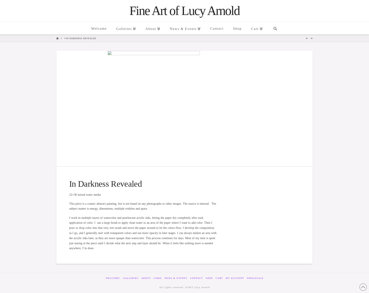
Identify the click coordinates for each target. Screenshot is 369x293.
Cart (219, 278)
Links (158, 278)
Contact (196, 278)
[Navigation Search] (275, 28)
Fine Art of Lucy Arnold (184, 10)
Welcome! (113, 278)
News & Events (176, 278)
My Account (235, 278)
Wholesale (255, 278)
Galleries (131, 278)
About (146, 278)
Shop (209, 278)
